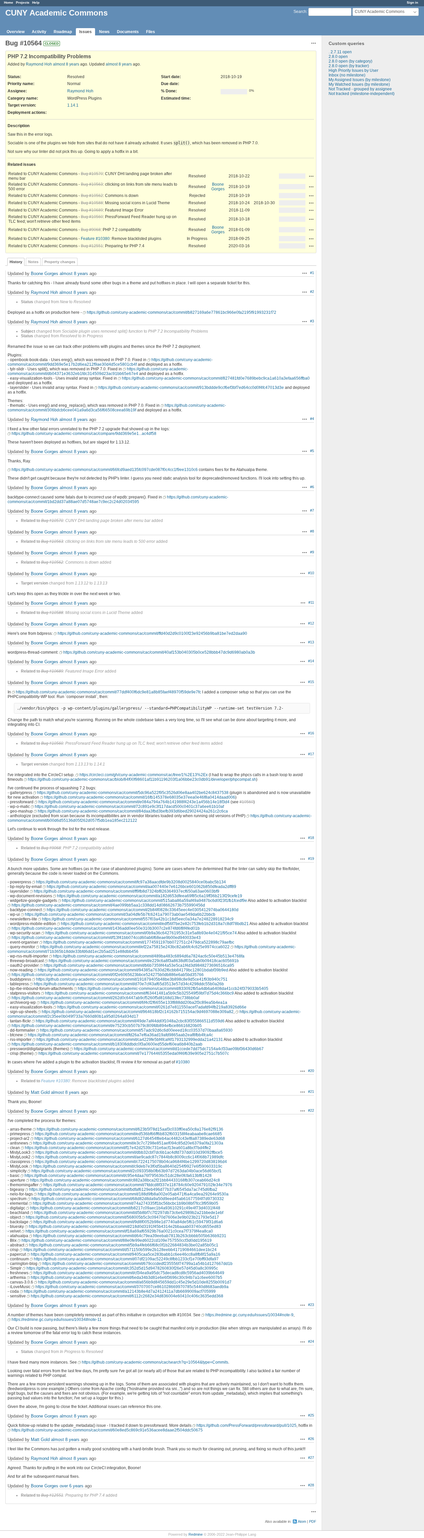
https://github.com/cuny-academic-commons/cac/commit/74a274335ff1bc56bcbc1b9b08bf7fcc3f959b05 (125, 1203)
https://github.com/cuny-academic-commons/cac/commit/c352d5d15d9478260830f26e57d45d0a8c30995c (122, 1268)
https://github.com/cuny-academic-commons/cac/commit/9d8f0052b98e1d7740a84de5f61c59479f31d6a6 (128, 1222)
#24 (311, 1341)
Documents (128, 31)
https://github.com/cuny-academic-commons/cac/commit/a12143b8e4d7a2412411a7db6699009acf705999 (120, 1291)
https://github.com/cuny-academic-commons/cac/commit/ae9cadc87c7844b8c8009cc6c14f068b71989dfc (129, 1157)
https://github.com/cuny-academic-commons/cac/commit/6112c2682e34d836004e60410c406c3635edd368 (127, 1296)
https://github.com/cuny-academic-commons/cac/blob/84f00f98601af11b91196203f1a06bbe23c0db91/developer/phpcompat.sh (142, 779)
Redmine (195, 1534)
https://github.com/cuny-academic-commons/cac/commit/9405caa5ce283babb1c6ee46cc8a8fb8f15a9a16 (125, 1254)
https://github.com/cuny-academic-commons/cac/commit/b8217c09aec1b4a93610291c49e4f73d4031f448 (125, 1208)
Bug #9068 (91, 229)
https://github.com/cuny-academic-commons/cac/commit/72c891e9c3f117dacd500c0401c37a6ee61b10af (129, 806)
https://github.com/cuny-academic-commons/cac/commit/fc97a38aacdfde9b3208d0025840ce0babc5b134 (131, 882)
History (16, 262)
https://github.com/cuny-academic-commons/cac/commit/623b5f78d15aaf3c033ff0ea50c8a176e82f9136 (130, 1129)
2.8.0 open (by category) (350, 61)
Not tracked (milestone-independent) (362, 93)
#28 (311, 1485)
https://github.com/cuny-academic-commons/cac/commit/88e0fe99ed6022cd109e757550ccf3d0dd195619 (117, 1240)
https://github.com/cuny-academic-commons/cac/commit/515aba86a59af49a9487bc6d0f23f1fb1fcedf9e (154, 900)
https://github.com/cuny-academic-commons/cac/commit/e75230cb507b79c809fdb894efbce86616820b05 (107, 1025)
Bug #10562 (92, 195)
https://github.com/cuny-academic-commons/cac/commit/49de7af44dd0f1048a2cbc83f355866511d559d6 (130, 1021)
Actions (311, 176)
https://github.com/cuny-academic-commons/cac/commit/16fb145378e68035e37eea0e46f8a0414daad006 (139, 797)
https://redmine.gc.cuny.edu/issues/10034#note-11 (57, 1319)
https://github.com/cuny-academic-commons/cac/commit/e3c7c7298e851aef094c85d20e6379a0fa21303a (128, 1143)
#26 (311, 1439)
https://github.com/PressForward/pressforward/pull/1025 (246, 1425)
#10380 (183, 1062)
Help (35, 2)
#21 (311, 1092)
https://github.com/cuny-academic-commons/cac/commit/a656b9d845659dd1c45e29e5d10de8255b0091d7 (135, 1282)
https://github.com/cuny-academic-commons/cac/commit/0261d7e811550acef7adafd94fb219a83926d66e (151, 1007)
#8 (312, 531)
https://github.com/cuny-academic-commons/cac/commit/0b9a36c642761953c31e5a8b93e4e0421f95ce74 (141, 933)
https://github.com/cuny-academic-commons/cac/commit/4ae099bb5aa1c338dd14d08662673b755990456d (108, 905)
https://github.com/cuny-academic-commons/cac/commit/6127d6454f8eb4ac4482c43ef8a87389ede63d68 (129, 1138)
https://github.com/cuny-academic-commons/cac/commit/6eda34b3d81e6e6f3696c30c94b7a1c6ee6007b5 (126, 1277)
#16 (311, 733)
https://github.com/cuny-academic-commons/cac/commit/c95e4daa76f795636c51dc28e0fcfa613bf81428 (118, 1175)
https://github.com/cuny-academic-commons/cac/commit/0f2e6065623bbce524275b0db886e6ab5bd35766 (108, 974)
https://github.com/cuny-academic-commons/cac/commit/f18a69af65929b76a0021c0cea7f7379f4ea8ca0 (119, 1231)
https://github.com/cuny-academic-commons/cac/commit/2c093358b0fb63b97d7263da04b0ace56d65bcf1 (126, 1171)
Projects (22, 2)
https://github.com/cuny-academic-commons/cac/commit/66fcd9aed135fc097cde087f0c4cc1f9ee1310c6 (105, 469)
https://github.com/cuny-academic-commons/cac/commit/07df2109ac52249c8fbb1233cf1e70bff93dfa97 (126, 1259)
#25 (311, 1415)
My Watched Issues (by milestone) (359, 84)
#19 (311, 859)
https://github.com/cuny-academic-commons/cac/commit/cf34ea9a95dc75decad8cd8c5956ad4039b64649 (128, 1273)
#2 (312, 292)
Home (8, 2)
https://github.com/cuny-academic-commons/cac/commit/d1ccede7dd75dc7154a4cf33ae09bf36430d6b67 (169, 1049)
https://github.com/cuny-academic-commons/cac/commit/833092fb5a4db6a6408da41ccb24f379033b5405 (173, 988)
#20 (311, 1071)
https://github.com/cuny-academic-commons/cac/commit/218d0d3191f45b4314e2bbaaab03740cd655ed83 (125, 1226)
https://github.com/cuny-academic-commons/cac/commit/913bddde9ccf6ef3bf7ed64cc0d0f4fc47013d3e (191, 387)
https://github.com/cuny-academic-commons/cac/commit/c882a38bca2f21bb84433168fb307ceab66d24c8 (125, 1180)
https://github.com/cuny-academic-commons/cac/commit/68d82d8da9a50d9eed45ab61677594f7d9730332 (127, 1198)
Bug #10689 (92, 210)
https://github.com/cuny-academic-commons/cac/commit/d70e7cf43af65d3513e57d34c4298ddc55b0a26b (129, 984)
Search (299, 11)
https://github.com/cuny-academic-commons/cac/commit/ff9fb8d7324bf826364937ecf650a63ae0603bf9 (126, 891)
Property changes (59, 262)
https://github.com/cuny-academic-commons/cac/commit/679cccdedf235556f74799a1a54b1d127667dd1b (137, 1263)
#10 (311, 573)
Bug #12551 (92, 246)
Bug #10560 (92, 216)
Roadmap (63, 31)
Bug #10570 (92, 173)
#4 (312, 419)
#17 (311, 754)
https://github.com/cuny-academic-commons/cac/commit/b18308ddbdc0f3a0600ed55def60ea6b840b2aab (107, 1044)
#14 (311, 661)
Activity (39, 31)
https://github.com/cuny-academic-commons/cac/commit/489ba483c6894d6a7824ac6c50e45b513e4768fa (148, 956)
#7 (312, 510)
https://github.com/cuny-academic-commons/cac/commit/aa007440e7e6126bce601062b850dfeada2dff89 (141, 886)
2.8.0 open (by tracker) (349, 66)
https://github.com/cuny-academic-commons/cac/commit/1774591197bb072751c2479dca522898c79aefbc (138, 942)
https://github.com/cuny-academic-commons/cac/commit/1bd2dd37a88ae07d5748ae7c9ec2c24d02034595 (118, 499)
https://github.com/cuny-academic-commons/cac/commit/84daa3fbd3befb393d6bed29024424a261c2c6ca (133, 811)
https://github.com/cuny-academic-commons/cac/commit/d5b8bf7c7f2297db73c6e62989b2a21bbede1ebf (128, 1212)
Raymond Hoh (39, 64)
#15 (311, 682)
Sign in (412, 2)
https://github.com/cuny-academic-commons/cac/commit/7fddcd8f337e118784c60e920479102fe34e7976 (137, 1185)
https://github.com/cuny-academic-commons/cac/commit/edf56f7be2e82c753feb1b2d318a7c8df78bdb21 (155, 923)
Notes (33, 262)
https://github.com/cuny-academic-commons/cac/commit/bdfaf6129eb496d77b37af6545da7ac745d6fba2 (123, 1189)
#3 (312, 321)
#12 (311, 623)
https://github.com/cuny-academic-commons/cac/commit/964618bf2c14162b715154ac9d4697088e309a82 (138, 1011)
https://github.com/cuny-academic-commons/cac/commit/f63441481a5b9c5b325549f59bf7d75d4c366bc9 (139, 993)
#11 (311, 602)
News (104, 31)
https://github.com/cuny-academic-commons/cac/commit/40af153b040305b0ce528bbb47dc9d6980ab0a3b (159, 652)
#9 (312, 552)
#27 (311, 1458)
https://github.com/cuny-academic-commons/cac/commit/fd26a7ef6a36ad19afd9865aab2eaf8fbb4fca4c (120, 1035)
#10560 (246, 802)
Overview (16, 31)
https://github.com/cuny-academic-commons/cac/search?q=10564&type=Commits (155, 1362)
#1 (312, 273)
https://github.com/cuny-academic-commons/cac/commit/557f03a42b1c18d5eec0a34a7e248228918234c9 (138, 919)
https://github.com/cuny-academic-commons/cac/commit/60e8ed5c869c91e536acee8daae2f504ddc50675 (107, 1430)
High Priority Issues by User (353, 70)
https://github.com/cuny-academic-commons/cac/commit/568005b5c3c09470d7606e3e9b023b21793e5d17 (122, 1217)
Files (150, 31)
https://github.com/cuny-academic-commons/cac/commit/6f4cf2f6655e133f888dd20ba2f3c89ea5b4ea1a (134, 1002)
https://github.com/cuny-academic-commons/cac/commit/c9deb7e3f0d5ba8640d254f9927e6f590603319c (127, 1166)
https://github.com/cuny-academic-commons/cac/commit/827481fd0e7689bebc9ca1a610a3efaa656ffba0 (216, 378)
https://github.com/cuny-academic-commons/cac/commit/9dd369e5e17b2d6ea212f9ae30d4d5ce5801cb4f (110, 362)
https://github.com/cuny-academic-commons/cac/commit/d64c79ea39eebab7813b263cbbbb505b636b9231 (129, 1236)
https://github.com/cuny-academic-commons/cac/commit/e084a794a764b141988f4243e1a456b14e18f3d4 (134, 802)
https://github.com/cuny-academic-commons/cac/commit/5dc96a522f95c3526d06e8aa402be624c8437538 (133, 792)
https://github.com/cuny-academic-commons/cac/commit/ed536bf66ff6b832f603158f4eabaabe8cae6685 (128, 1134)
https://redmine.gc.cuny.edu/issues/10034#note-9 (249, 1315)
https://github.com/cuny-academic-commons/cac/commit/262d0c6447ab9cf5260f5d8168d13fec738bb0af (105, 998)
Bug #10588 (92, 203)
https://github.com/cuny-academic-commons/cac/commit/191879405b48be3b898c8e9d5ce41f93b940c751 (132, 979)
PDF (312, 1521)
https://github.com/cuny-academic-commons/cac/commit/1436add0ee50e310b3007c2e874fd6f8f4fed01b (106, 928)
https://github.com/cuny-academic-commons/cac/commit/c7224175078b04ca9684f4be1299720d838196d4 (131, 1161)
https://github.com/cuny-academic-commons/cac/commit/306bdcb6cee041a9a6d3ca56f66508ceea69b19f (117, 407)
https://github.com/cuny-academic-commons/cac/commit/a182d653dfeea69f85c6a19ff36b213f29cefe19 (149, 896)
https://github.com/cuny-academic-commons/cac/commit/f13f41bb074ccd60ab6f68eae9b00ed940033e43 (106, 937)
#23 (311, 1305)
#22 (311, 1110)
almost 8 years (66, 64)
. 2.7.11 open (340, 52)
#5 (312, 451)
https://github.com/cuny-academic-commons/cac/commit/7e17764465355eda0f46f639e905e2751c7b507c (133, 1053)
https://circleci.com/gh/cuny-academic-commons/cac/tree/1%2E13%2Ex (144, 774)
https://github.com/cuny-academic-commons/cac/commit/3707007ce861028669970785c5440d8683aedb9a (132, 1286)
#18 (311, 838)
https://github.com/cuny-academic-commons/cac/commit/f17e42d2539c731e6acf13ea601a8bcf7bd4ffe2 (118, 1147)
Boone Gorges (218, 186)
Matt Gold (40, 1092)
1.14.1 (73, 105)
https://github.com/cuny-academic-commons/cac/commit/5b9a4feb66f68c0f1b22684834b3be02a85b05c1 (123, 1245)
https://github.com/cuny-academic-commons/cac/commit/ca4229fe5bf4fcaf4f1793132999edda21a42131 (129, 1039)
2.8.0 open (338, 56)
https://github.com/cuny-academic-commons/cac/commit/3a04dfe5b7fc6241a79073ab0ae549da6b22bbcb (120, 914)
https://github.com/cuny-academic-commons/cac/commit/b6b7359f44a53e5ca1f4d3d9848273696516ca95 (139, 965)
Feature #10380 (95, 238)
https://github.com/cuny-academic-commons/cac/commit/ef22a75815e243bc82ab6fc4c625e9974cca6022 (135, 947)
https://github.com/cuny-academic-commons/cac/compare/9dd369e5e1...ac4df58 (84, 433)
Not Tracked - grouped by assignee (360, 89)
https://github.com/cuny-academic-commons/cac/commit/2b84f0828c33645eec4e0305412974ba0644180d (142, 910)
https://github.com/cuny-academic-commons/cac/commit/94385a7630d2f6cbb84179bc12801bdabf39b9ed (133, 970)
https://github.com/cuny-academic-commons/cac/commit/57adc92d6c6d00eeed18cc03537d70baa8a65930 (136, 1030)
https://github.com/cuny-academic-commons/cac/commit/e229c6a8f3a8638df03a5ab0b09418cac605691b (144, 960)
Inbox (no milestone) (347, 75)
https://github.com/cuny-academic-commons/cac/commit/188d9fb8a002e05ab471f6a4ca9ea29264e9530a (133, 1194)
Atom (302, 1521)
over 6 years (71, 1485)
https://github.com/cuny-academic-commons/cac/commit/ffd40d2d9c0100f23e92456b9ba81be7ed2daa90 (152, 633)
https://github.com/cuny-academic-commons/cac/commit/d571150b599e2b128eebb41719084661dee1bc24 (120, 1249)
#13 (311, 642)
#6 (312, 487)
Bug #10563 (92, 184)
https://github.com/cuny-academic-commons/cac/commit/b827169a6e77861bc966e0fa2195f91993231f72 (181, 312)
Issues (85, 31)
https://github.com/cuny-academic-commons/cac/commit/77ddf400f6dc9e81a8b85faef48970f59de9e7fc (108, 692)
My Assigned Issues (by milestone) (360, 79)
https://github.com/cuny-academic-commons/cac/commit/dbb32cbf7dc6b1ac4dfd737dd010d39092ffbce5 (129, 1152)
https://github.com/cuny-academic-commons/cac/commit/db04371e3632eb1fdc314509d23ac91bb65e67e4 (98, 371)
